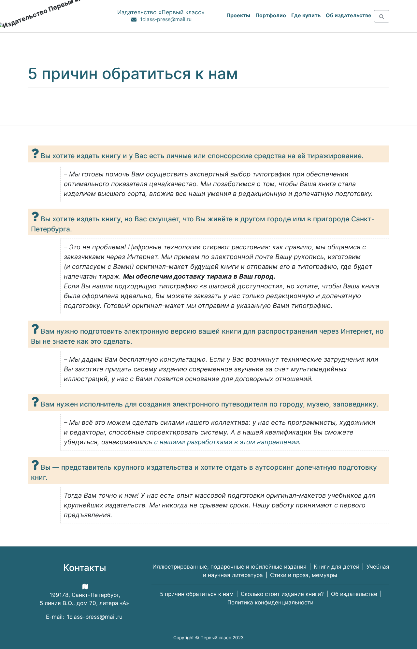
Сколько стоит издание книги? (282, 594)
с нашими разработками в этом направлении (226, 442)
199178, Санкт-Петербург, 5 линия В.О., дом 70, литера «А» (84, 599)
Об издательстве (354, 594)
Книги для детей (336, 566)
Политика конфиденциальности (270, 602)
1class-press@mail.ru (166, 19)
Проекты (238, 15)
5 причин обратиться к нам (197, 594)
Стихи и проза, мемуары (303, 575)
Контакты (84, 567)
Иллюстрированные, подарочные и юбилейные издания (229, 566)
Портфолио (270, 15)
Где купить (306, 15)
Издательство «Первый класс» (161, 12)
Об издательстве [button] (348, 15)
